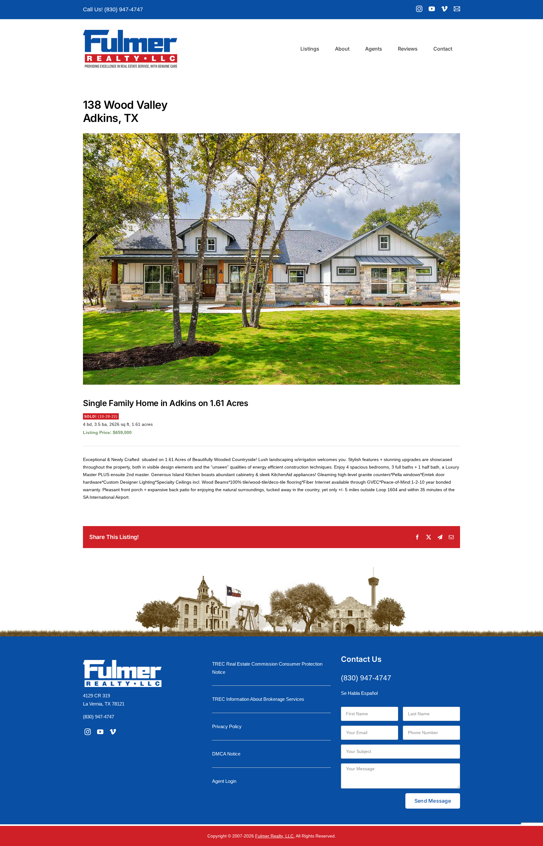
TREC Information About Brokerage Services (258, 699)
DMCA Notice (226, 753)
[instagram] (88, 732)
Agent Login (224, 781)
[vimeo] (113, 732)
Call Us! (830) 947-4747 (113, 9)
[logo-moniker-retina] (130, 32)
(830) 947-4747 (98, 716)
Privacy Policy (227, 726)
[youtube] (100, 732)
